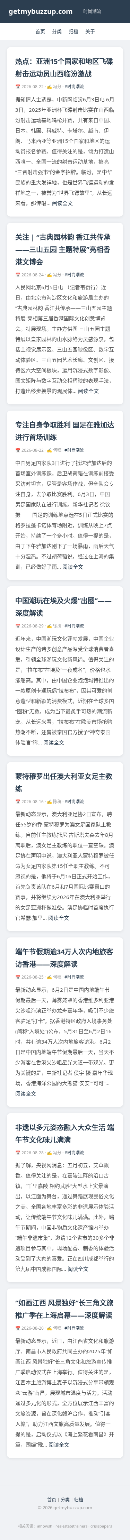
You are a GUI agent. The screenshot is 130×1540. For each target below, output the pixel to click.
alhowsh (44, 1526)
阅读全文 (62, 203)
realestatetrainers (71, 1526)
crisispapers (101, 1526)
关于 (90, 31)
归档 (73, 31)
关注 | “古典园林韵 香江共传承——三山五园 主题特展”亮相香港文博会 (63, 249)
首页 (40, 31)
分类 (57, 31)
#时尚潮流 (74, 87)
